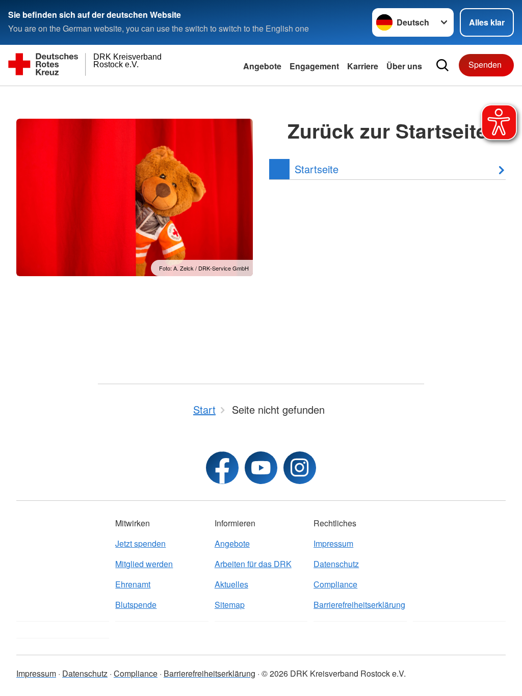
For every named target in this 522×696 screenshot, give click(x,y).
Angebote (262, 66)
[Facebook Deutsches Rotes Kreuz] (222, 467)
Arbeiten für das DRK (253, 564)
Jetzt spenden (140, 543)
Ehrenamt (132, 584)
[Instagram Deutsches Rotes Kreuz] (299, 467)
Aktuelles (231, 584)
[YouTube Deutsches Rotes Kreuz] (261, 467)
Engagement (314, 66)
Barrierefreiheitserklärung (359, 604)
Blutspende (135, 604)
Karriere (362, 66)
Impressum (333, 543)
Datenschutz (336, 564)
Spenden (485, 64)
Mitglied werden (144, 564)
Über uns (404, 66)
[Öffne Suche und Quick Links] (442, 65)
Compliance (335, 584)
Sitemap (230, 604)
